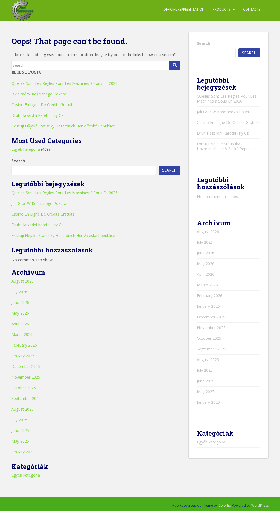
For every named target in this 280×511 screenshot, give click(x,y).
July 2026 (19, 291)
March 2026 (22, 334)
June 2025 (20, 430)
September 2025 (26, 398)
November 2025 (25, 377)
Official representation (184, 9)
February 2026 (24, 345)
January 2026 (22, 355)
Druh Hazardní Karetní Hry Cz (37, 115)
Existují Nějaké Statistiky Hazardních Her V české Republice (63, 126)
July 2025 (19, 419)
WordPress (260, 505)
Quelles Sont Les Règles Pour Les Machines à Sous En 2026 (64, 83)
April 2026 (20, 323)
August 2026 (22, 281)
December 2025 (25, 366)
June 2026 (20, 302)
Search (18, 160)
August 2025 (22, 409)
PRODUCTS (221, 9)
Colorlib (224, 505)
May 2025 (20, 441)
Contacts (251, 9)
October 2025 (23, 387)
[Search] (174, 65)
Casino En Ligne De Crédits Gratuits (42, 104)
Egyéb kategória (25, 149)
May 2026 (20, 313)
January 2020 (22, 451)
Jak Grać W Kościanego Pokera (38, 94)
